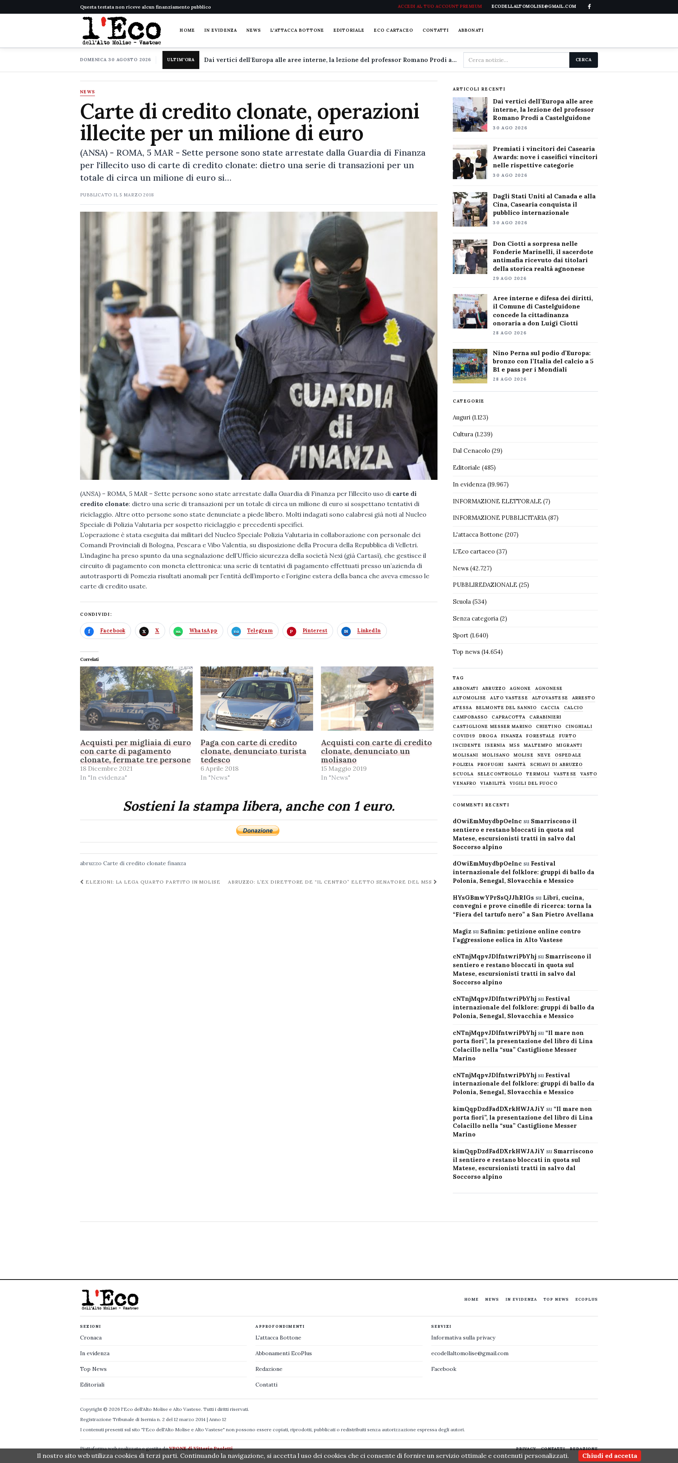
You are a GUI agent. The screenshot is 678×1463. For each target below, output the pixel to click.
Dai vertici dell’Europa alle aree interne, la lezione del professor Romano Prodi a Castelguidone (543, 109)
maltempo (538, 745)
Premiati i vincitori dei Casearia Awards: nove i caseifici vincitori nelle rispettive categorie (545, 157)
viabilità (493, 783)
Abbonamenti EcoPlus (283, 1353)
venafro (464, 783)
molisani (465, 755)
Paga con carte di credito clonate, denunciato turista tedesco (253, 750)
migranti (569, 745)
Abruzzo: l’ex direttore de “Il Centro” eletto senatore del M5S (330, 882)
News (253, 30)
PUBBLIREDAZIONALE (485, 584)
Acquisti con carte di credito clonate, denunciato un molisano (376, 750)
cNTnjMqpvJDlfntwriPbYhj (494, 956)
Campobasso (470, 717)
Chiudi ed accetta (609, 1455)
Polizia (463, 764)
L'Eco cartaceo (474, 551)
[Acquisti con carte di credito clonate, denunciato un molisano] (377, 698)
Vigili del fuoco (534, 783)
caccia (550, 707)
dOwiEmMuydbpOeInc (487, 821)
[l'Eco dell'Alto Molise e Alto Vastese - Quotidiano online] (121, 30)
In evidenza (220, 30)
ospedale (568, 755)
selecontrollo (500, 774)
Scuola (462, 601)
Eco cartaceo (393, 30)
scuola (463, 774)
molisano (496, 755)
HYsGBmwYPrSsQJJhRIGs (493, 897)
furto (567, 736)
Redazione (268, 1368)
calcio (573, 707)
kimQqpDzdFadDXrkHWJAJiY (499, 1109)
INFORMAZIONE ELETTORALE (497, 501)
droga (488, 736)
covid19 (464, 736)
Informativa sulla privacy (463, 1337)
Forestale (540, 736)
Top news (466, 651)
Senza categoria (475, 618)
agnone (520, 688)
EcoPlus (586, 1299)
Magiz (462, 931)
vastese (565, 774)
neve (544, 755)
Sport (460, 635)
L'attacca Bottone (297, 30)
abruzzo (91, 863)
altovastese (550, 698)
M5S (514, 745)
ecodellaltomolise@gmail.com (469, 1353)
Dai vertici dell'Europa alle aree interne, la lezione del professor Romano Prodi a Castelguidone (330, 60)
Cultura (463, 434)
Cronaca (91, 1337)
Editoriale (349, 30)
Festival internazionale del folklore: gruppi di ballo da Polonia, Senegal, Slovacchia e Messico (523, 872)
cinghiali (578, 726)
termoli (538, 774)
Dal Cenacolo (471, 450)
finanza (177, 863)
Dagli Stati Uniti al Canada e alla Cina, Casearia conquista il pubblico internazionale (544, 204)
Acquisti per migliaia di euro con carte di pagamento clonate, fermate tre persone (135, 750)
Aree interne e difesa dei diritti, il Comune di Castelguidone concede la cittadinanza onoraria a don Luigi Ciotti (543, 310)
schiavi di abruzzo (556, 764)
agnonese (549, 688)
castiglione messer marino (492, 726)
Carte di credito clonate (134, 863)
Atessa (462, 707)
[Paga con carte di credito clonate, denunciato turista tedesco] (256, 698)
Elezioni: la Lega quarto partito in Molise (152, 882)
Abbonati (471, 30)
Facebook (443, 1368)
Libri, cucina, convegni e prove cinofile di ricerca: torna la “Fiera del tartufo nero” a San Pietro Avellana (523, 906)
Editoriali (92, 1384)
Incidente (467, 745)
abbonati (465, 688)
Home (187, 30)
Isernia (495, 745)
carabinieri (545, 717)
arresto (584, 698)
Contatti (436, 30)
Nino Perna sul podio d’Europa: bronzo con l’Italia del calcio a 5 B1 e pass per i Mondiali (543, 361)
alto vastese (509, 698)
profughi (491, 764)
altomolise (469, 698)
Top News (556, 1299)
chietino (548, 726)
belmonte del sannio (506, 707)
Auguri (461, 417)
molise (524, 755)
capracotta (508, 717)
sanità (517, 764)
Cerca (584, 59)
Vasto (589, 774)
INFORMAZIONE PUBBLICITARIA (500, 517)
